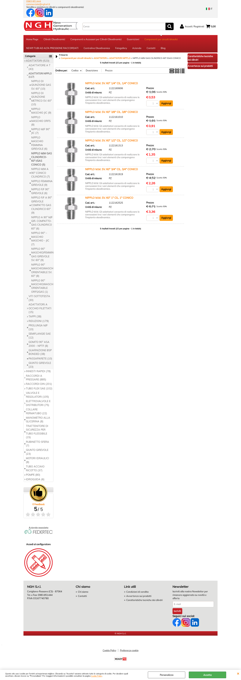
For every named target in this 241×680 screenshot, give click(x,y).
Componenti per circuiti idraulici (161, 39)
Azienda (136, 48)
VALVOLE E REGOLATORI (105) (37, 394)
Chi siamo (83, 591)
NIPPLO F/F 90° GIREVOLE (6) (40, 191)
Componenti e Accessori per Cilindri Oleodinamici (96, 39)
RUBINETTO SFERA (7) (37, 443)
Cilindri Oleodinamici (54, 39)
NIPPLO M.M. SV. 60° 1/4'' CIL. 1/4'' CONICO (111, 83)
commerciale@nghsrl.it (38, 4)
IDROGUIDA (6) (35, 479)
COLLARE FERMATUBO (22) (36, 411)
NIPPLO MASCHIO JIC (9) (41, 110)
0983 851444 (33, 1)
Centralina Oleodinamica (97, 48)
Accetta (207, 674)
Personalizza (166, 674)
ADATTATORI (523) (37, 60)
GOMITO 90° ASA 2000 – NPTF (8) (39, 343)
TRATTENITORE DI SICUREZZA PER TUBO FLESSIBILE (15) (37, 431)
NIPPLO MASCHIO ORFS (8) (41, 121)
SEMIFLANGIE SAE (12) (40, 335)
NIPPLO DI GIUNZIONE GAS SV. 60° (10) (41, 85)
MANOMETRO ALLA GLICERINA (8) (38, 419)
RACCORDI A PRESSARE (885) (36, 377)
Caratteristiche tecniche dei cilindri (144, 600)
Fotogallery (121, 48)
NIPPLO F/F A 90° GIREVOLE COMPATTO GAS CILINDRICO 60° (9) (41, 205)
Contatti (151, 48)
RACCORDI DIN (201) (39, 384)
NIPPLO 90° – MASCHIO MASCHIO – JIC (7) (40, 238)
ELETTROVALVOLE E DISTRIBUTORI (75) (38, 403)
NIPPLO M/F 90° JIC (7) (40, 131)
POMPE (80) (33, 474)
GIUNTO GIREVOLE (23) (40, 364)
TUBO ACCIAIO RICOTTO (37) (35, 468)
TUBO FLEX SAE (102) (39, 388)
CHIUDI (238, 673)
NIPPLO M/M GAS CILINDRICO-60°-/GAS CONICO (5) (41, 159)
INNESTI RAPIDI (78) (38, 371)
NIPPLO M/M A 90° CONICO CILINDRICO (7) (40, 172)
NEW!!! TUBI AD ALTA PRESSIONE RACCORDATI (52, 48)
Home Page (32, 39)
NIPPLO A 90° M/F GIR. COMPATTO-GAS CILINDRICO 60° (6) (42, 223)
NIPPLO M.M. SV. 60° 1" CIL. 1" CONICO (109, 197)
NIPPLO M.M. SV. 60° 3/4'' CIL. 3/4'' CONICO (111, 169)
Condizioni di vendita (137, 591)
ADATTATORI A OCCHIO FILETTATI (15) (40, 308)
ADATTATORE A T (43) (39, 67)
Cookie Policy (96, 676)
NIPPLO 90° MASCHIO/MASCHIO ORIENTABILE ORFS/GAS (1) (42, 286)
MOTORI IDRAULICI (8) (37, 460)
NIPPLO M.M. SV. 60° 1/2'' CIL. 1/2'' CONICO (111, 140)
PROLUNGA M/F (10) (38, 327)
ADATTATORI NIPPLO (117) (40, 75)
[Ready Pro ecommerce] (120, 659)
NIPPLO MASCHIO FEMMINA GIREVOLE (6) (39, 143)
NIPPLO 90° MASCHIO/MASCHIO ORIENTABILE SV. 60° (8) (42, 270)
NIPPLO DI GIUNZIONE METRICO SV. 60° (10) (41, 99)
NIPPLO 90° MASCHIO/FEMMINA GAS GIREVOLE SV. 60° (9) (42, 254)
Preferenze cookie (129, 650)
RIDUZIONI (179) (39, 321)
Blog (163, 48)
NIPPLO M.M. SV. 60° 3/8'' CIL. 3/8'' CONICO (111, 112)
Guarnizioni (133, 39)
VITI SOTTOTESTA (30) (39, 298)
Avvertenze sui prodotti (138, 596)
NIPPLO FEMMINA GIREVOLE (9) (42, 183)
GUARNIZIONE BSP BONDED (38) (40, 352)
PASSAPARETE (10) (40, 358)
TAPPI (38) (35, 316)
